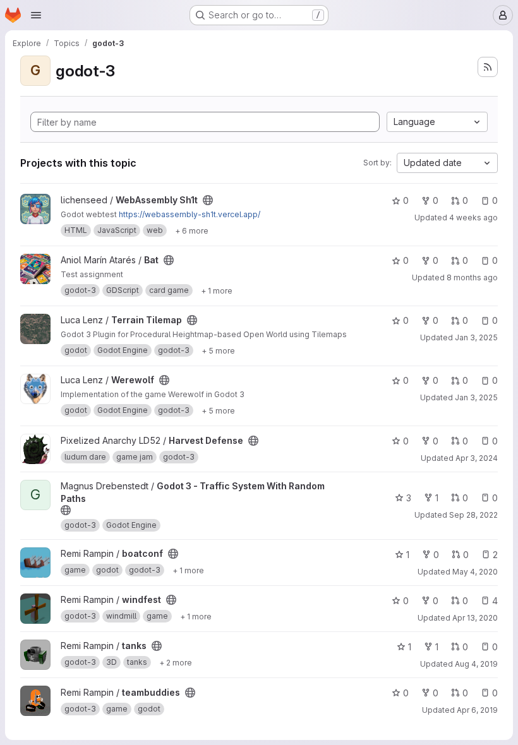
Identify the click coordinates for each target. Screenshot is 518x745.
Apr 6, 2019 (477, 710)
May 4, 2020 (475, 571)
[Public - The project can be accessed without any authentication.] (208, 200)
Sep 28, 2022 (473, 515)
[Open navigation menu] (36, 15)
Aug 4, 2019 (476, 664)
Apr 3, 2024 (476, 458)
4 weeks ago (473, 217)
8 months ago (472, 277)
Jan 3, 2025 (476, 337)
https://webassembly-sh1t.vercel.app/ (189, 214)
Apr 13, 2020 (475, 618)
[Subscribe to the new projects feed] (488, 67)
